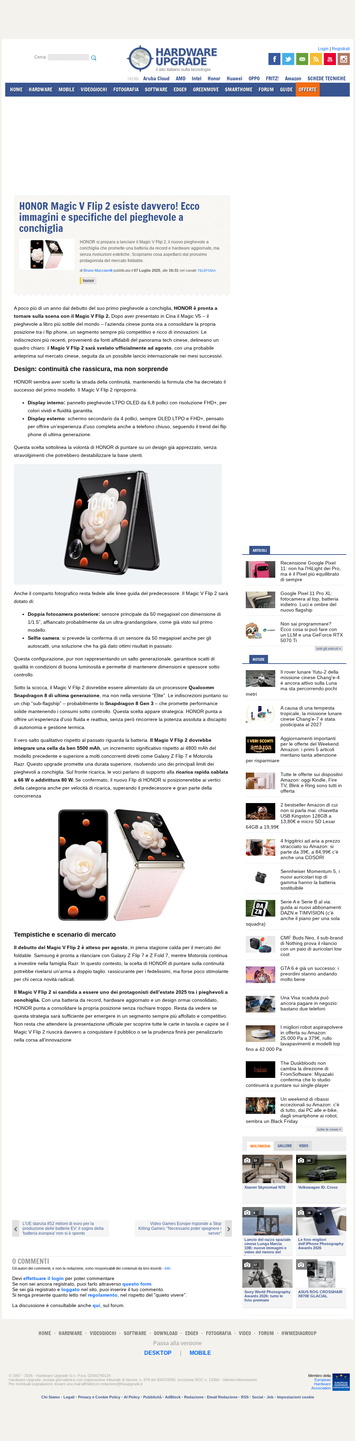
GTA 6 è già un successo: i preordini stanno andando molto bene (309, 973)
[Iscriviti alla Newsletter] (302, 59)
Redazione (194, 1397)
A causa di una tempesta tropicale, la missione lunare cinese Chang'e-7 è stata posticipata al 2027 (311, 716)
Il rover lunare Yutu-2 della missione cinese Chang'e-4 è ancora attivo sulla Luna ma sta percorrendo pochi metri (293, 683)
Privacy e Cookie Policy (99, 1397)
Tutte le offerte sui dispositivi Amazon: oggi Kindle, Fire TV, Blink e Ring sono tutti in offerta (311, 783)
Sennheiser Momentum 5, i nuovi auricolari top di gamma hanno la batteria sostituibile (310, 879)
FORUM (266, 89)
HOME (16, 89)
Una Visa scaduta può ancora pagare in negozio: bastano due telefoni (309, 1003)
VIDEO (245, 1333)
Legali (69, 1397)
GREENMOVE (206, 89)
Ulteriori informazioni (240, 1380)
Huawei (234, 78)
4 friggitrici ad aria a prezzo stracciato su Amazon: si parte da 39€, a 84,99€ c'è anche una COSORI (310, 849)
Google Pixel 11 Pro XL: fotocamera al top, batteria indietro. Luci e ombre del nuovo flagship (309, 602)
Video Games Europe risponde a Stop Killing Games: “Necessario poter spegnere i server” (180, 1228)
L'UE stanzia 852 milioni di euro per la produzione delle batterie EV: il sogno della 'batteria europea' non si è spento (63, 1228)
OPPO (254, 78)
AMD (180, 78)
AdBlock (173, 1397)
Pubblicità (152, 1397)
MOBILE (67, 89)
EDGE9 (180, 89)
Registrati (341, 48)
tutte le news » (329, 1129)
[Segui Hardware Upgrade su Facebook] (274, 59)
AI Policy (132, 1397)
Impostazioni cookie (295, 1397)
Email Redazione (222, 1397)
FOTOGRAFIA (126, 89)
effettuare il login (43, 1278)
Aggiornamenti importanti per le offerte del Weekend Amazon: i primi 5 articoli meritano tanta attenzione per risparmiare (292, 749)
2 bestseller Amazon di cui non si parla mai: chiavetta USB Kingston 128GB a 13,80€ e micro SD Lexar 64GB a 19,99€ (292, 816)
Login (323, 48)
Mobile (200, 1353)
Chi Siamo (50, 1397)
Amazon (293, 78)
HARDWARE (40, 89)
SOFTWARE (156, 89)
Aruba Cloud (156, 78)
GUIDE (286, 89)
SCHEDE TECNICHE (327, 78)
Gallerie (285, 1146)
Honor (214, 78)
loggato (70, 1289)
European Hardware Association (321, 1384)
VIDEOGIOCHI (94, 89)
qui (96, 1305)
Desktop (158, 1353)
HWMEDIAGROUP (299, 1333)
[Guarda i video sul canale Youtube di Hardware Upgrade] (330, 59)
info (168, 1268)
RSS (245, 1397)
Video (303, 1146)
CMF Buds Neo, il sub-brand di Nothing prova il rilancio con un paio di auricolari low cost (311, 946)
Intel (196, 78)
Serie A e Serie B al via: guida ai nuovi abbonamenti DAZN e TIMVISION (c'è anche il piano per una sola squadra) (293, 913)
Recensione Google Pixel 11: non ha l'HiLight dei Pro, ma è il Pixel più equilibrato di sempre (310, 571)
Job (270, 1397)
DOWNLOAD (166, 1333)
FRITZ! (272, 78)
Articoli (260, 550)
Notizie (259, 659)
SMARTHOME (238, 89)
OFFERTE (308, 89)
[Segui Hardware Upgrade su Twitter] (288, 59)
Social (257, 1397)
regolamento (103, 1295)
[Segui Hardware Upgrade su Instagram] (344, 59)
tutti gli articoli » (329, 648)
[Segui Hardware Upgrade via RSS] (316, 59)
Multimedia (260, 1146)
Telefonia (207, 270)
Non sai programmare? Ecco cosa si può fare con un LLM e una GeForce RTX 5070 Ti (311, 632)
